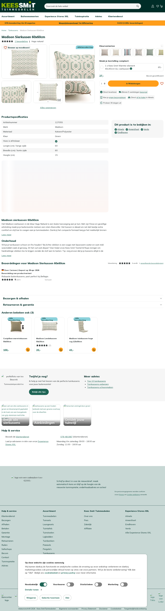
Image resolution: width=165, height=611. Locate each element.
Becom (5, 553)
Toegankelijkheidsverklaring (135, 609)
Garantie (6, 532)
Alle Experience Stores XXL (138, 532)
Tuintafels (47, 528)
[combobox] (89, 6)
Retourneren (7, 541)
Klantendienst (8, 516)
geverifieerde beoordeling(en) (151, 263)
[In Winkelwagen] (28, 350)
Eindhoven (130, 524)
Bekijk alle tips (39, 392)
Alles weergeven (48, 107)
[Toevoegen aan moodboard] (161, 83)
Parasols (47, 545)
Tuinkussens (13, 30)
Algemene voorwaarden (69, 609)
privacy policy (68, 573)
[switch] (70, 584)
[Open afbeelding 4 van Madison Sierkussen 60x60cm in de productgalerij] (48, 91)
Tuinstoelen (48, 532)
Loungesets (48, 524)
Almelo (128, 516)
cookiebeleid (51, 573)
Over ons (88, 516)
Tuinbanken (48, 541)
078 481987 (66, 436)
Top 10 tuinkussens (96, 381)
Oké (67, 598)
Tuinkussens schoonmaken (100, 387)
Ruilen (4, 545)
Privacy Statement (89, 609)
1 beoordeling (21, 41)
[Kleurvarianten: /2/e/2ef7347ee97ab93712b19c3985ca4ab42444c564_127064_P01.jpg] (150, 52)
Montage (6, 536)
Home (4, 30)
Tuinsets (47, 520)
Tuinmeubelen (49, 516)
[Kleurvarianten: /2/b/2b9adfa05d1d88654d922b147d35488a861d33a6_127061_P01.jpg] (138, 52)
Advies (5, 565)
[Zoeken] (138, 6)
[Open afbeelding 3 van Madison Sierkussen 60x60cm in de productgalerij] (16, 92)
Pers (86, 520)
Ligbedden (48, 536)
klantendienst (22, 436)
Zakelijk (88, 524)
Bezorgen (6, 520)
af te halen (141, 97)
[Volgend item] (161, 46)
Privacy (121, 495)
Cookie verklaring (133, 495)
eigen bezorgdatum (117, 97)
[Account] (153, 6)
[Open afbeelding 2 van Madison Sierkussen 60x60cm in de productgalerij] (71, 61)
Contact (5, 557)
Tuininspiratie (8, 561)
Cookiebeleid (116, 609)
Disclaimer (103, 609)
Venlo (128, 528)
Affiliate (88, 528)
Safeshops (7, 549)
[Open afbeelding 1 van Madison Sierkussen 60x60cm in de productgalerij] (24, 61)
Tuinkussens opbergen (98, 384)
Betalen (5, 528)
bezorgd (143, 92)
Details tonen (32, 589)
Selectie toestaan (50, 598)
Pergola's (47, 549)
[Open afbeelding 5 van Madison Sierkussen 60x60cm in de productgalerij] (79, 91)
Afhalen (5, 524)
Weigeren (31, 598)
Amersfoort (130, 520)
